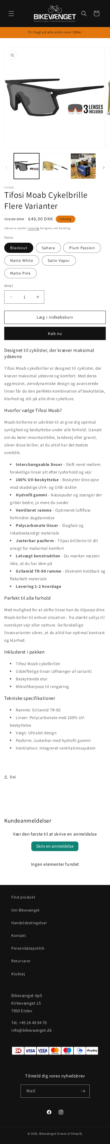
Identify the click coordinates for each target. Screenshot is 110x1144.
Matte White (21, 260)
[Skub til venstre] (6, 167)
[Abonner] (83, 1091)
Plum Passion (82, 247)
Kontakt (18, 935)
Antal (8, 285)
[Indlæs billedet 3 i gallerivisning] (83, 166)
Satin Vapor (59, 260)
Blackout (18, 247)
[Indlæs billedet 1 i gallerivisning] (26, 166)
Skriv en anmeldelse (55, 846)
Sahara (48, 247)
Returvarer (21, 960)
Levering (33, 228)
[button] (11, 13)
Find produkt (23, 897)
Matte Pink (20, 273)
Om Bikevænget (25, 910)
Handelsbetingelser (29, 922)
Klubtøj (18, 973)
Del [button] (13, 776)
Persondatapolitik (27, 948)
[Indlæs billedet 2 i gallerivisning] (54, 166)
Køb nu (55, 333)
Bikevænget (47, 1134)
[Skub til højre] (104, 167)
